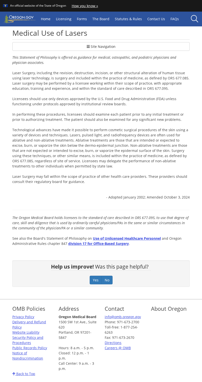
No (107, 280)
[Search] (194, 19)
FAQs (174, 19)
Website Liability (25, 332)
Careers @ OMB (118, 348)
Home (45, 19)
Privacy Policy (23, 316)
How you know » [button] (85, 5)
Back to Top (25, 373)
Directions (113, 342)
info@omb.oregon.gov (123, 316)
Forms (82, 19)
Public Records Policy (29, 348)
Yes (96, 280)
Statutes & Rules (128, 19)
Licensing (63, 19)
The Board (100, 19)
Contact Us (156, 19)
